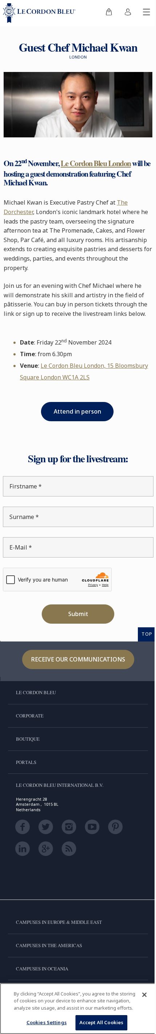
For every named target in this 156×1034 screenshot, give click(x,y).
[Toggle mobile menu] (141, 13)
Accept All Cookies (98, 1022)
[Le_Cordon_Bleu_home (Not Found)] (40, 13)
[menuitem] (103, 13)
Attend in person (74, 418)
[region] (75, 1005)
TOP (141, 640)
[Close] (139, 987)
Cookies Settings (44, 1022)
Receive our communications (75, 666)
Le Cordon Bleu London (96, 160)
